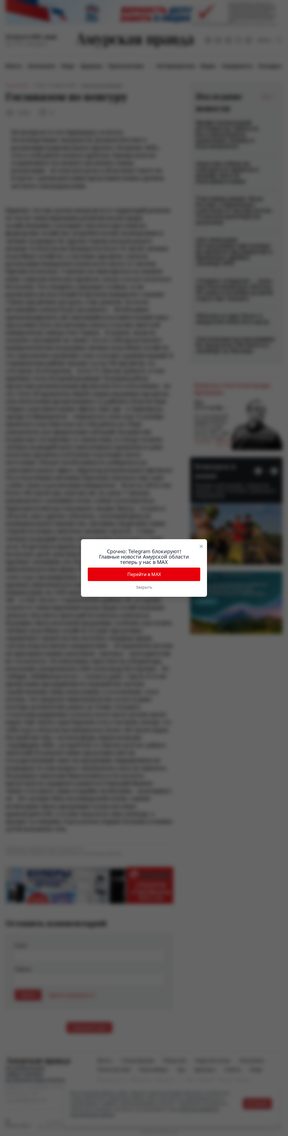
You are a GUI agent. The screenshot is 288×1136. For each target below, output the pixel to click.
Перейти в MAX (144, 574)
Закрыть (144, 587)
